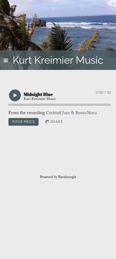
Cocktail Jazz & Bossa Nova (71, 112)
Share (56, 122)
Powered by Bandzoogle (58, 176)
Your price (23, 122)
